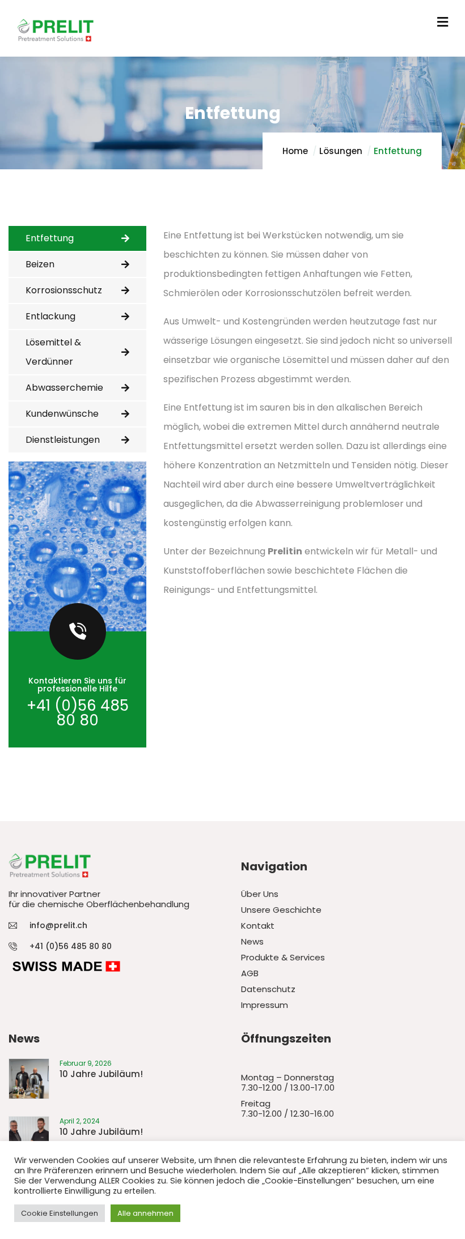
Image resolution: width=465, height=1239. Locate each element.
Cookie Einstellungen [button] (59, 1213)
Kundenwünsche (62, 413)
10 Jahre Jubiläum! (101, 1074)
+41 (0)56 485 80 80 (78, 712)
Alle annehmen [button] (145, 1213)
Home (295, 151)
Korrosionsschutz (64, 290)
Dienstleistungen (63, 439)
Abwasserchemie (64, 387)
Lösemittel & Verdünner (53, 352)
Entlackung (50, 316)
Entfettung (50, 238)
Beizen (40, 264)
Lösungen (340, 151)
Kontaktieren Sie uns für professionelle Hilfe (77, 684)
